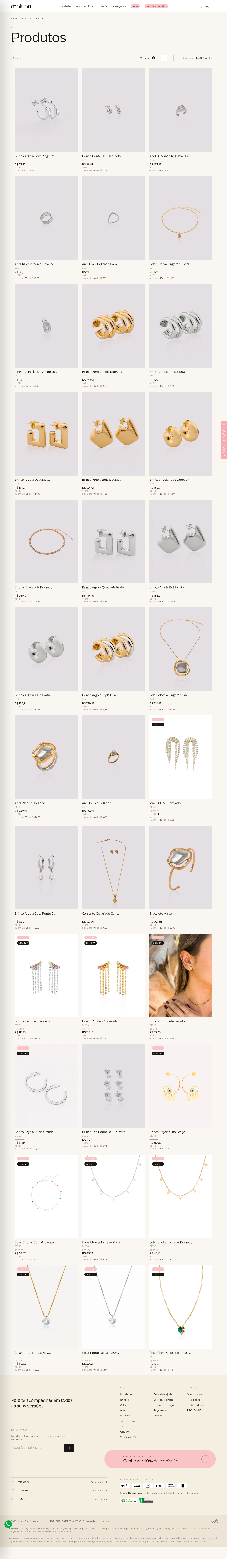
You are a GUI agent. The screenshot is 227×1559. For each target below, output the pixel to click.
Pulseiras (125, 1415)
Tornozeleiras (127, 1421)
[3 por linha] (164, 58)
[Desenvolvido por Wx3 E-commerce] (214, 1521)
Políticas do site (196, 1405)
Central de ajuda (163, 1394)
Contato (158, 1415)
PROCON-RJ (194, 1410)
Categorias (119, 6)
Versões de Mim (129, 1437)
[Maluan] (28, 1389)
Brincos (124, 1399)
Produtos (26, 18)
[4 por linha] (170, 58)
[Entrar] (207, 6)
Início (14, 18)
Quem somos (194, 1394)
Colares (124, 1405)
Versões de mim (156, 6)
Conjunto (125, 1431)
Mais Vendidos (84, 6)
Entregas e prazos (163, 1399)
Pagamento (160, 1410)
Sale (135, 6)
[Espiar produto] (72, 147)
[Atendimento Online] (8, 1524)
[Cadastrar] (69, 1448)
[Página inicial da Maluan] (21, 6)
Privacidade (193, 1399)
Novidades (65, 6)
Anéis (123, 1410)
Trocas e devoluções (165, 1405)
